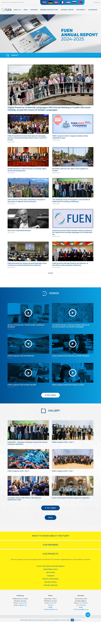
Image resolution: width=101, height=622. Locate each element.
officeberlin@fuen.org (50, 609)
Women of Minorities (50, 579)
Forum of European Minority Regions (51, 566)
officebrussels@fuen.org (80, 609)
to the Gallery (50, 508)
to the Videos (50, 395)
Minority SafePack (50, 585)
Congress (50, 576)
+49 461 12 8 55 (22, 603)
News (26, 9)
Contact (97, 2)
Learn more (77, 620)
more (50, 273)
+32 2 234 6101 (83, 603)
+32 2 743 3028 (81, 605)
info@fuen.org (22, 605)
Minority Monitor (50, 582)
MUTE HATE (50, 572)
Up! (88, 615)
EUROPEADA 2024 (50, 569)
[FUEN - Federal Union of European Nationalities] (6, 10)
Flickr (50, 517)
